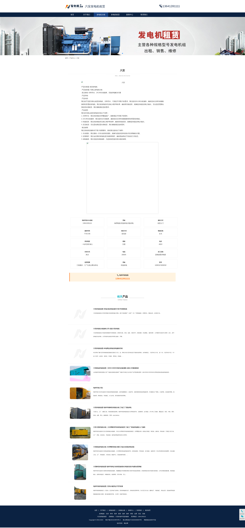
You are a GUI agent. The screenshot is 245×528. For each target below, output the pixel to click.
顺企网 (126, 523)
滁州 (127, 513)
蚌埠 (111, 513)
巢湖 (119, 513)
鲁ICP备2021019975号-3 (113, 520)
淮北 (139, 513)
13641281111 (123, 278)
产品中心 (72, 58)
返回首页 (147, 510)
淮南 (143, 513)
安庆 (107, 513)
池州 (123, 513)
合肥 (135, 513)
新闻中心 (131, 510)
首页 (66, 58)
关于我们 (103, 510)
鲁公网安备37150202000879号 (132, 520)
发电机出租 (121, 510)
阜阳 (131, 513)
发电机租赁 (112, 510)
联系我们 (139, 510)
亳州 (115, 513)
